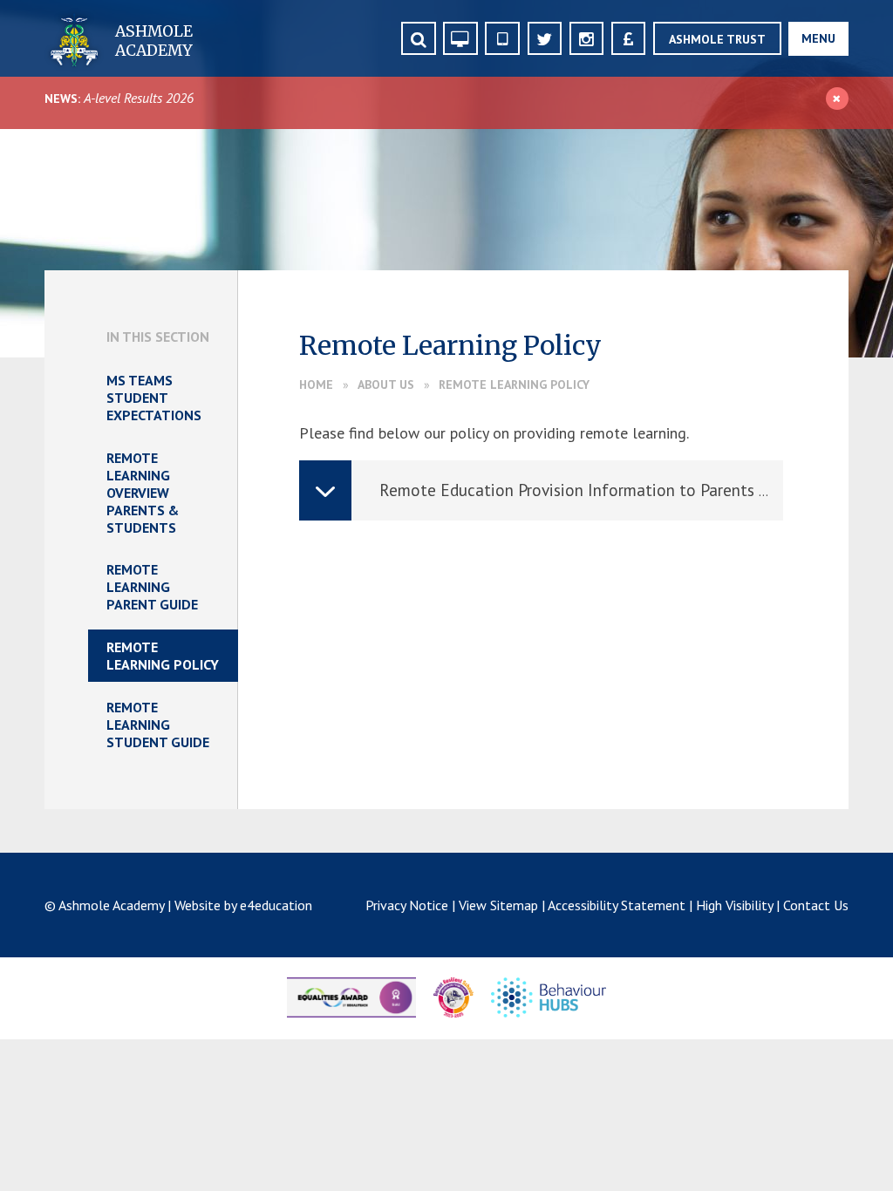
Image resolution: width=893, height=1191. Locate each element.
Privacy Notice (406, 905)
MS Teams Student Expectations (153, 397)
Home (316, 384)
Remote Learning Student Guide (157, 724)
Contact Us (816, 905)
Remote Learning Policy (514, 384)
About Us (386, 384)
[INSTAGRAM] (586, 39)
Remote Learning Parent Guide (152, 587)
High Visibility (734, 905)
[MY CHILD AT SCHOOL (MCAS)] (502, 39)
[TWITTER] (545, 39)
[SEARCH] (418, 39)
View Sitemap (498, 905)
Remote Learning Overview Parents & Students (142, 492)
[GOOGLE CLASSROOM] (460, 39)
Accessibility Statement (616, 905)
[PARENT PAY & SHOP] (628, 39)
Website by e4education (243, 905)
